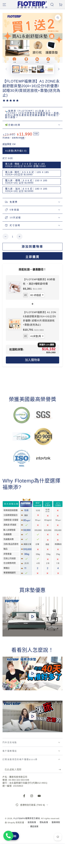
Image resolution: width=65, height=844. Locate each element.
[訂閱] (60, 769)
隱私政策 (44, 822)
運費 (22, 138)
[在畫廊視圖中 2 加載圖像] (24, 69)
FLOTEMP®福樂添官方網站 (27, 818)
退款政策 (32, 822)
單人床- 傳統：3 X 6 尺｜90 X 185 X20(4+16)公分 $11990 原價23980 (25, 164)
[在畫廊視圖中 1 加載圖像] (16, 69)
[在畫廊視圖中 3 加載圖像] (32, 69)
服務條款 (56, 822)
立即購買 (33, 257)
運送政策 (34, 826)
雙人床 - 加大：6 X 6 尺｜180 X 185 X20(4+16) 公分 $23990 (26, 189)
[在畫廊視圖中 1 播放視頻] (40, 69)
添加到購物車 (32, 246)
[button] (52, 4)
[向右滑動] (58, 69)
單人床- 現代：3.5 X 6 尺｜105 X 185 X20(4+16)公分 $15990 (27, 173)
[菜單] (4, 4)
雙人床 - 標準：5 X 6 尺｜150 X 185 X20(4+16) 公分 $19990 (26, 181)
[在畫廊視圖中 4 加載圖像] (49, 69)
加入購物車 (32, 360)
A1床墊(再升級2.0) (16, 150)
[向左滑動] (6, 69)
